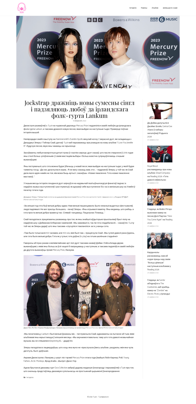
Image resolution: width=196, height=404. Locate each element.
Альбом (155, 8)
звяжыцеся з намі (170, 8)
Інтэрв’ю (133, 8)
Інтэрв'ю (30, 377)
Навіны (144, 8)
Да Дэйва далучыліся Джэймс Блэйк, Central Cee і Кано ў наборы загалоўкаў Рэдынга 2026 (159, 130)
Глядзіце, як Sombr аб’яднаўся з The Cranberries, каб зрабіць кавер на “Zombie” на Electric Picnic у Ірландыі (158, 287)
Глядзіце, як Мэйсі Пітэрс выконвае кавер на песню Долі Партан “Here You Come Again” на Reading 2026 (159, 216)
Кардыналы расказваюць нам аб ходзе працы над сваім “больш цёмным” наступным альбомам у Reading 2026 (159, 261)
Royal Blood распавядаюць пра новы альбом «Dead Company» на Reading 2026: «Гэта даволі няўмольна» (159, 173)
